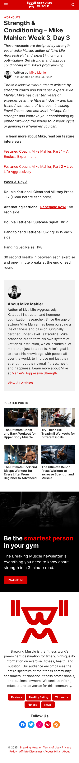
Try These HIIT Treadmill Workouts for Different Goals (58, 433)
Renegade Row (52, 207)
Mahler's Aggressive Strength (34, 373)
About (66, 751)
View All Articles (20, 383)
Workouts (12, 17)
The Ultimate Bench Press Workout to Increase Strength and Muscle (57, 472)
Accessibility (52, 751)
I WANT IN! (16, 580)
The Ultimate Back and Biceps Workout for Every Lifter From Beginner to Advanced (20, 472)
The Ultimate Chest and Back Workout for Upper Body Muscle (20, 433)
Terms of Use (51, 747)
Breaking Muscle (30, 747)
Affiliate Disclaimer (30, 751)
